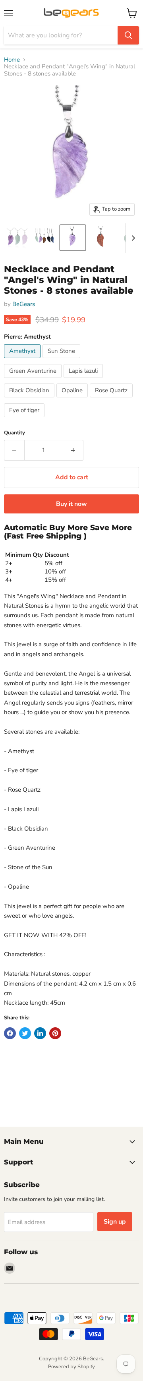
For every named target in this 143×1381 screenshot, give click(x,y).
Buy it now (71, 504)
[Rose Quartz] (112, 399)
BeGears (23, 304)
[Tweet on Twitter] (25, 1033)
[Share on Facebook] (10, 1033)
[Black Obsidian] (30, 399)
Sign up (115, 1221)
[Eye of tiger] (25, 419)
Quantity (14, 433)
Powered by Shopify (71, 1366)
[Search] (128, 35)
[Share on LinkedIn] (40, 1033)
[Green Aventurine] (34, 380)
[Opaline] (73, 399)
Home (12, 59)
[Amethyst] (23, 360)
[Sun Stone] (62, 360)
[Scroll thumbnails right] (132, 238)
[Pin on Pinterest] (55, 1033)
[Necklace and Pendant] (17, 237)
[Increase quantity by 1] (73, 450)
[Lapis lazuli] (84, 380)
